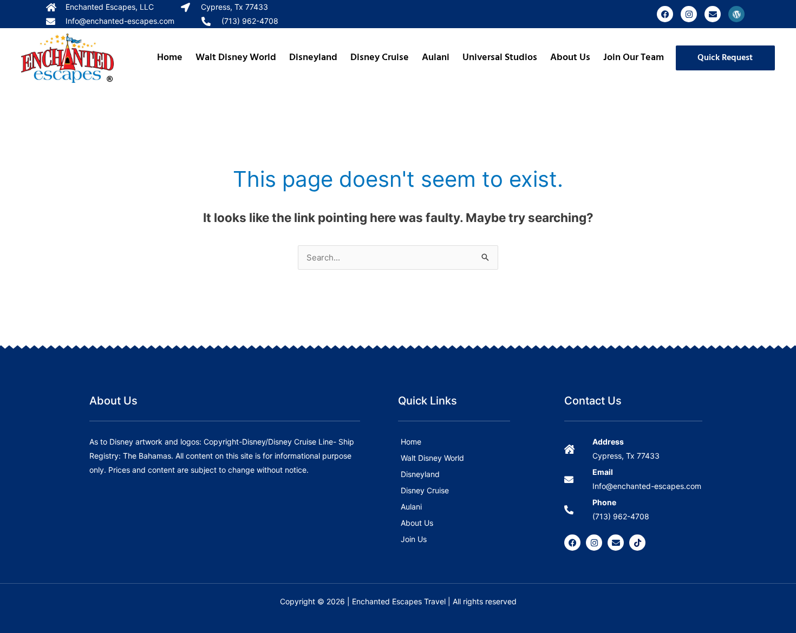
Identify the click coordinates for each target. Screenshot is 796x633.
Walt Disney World (235, 58)
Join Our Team (633, 58)
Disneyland (313, 58)
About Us (570, 58)
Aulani (435, 58)
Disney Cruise (379, 58)
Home (169, 58)
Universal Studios (499, 58)
